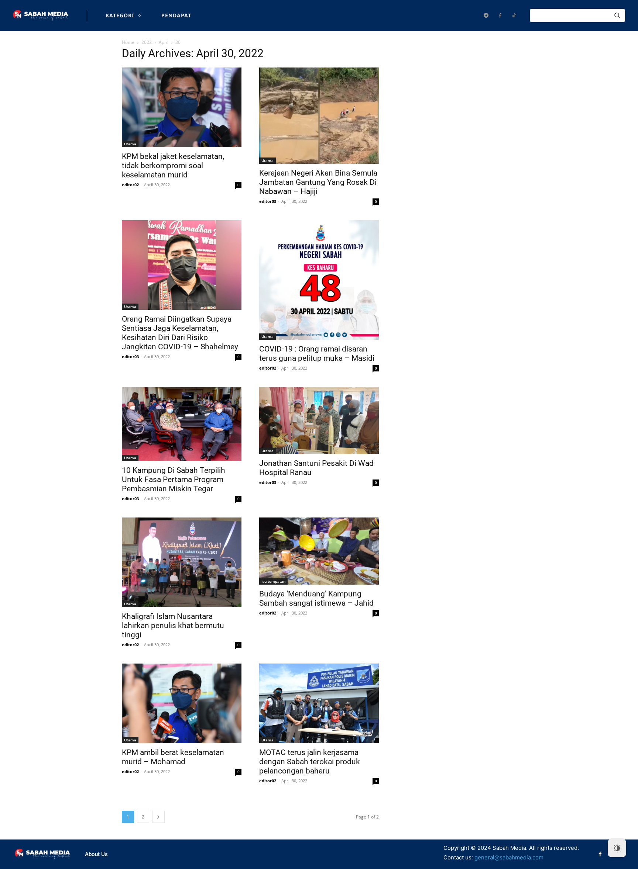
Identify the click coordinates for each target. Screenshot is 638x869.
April (163, 42)
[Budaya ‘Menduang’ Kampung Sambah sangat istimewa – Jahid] (319, 551)
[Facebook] (500, 15)
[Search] (617, 15)
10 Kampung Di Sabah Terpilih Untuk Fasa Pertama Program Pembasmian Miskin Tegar (173, 479)
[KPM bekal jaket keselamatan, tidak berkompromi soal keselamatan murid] (181, 107)
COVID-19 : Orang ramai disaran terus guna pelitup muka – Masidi (316, 354)
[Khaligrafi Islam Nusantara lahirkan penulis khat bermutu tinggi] (181, 562)
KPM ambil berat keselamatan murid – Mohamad (173, 757)
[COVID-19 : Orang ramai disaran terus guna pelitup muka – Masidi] (319, 280)
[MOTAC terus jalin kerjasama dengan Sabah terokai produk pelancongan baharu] (319, 703)
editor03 (267, 201)
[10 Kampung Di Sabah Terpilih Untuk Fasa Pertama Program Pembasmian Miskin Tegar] (181, 424)
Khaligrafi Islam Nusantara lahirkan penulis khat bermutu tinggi (173, 625)
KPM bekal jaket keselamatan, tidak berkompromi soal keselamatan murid (173, 165)
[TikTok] (514, 15)
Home (128, 42)
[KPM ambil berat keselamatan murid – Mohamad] (181, 703)
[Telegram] (486, 15)
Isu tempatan (273, 581)
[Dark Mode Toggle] (617, 848)
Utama (130, 143)
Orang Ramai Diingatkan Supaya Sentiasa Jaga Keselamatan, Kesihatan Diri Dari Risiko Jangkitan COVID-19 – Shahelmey (180, 333)
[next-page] (158, 817)
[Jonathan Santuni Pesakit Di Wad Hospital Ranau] (319, 420)
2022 (146, 42)
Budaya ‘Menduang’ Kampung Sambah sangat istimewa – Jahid (316, 598)
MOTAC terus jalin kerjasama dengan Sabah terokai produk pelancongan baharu (309, 761)
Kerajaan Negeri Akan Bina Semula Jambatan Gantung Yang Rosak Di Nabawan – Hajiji (318, 182)
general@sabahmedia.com (508, 857)
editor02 (130, 184)
